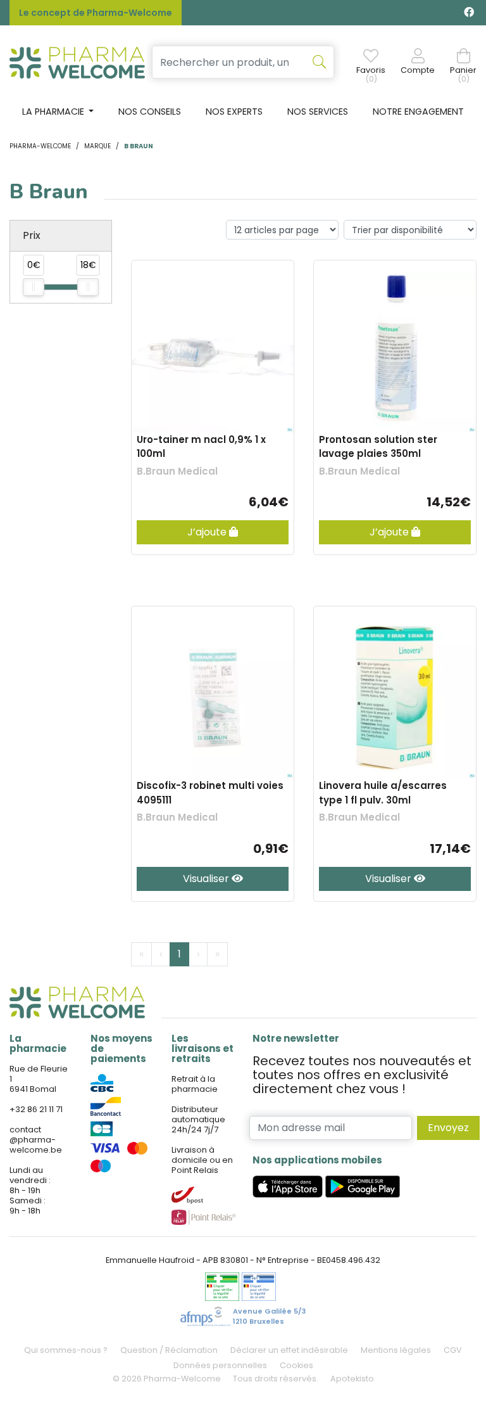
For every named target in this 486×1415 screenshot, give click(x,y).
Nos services (317, 111)
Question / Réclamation (169, 1350)
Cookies (296, 1365)
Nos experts (234, 111)
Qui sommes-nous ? (66, 1350)
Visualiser (207, 878)
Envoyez (448, 1127)
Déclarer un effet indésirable (289, 1350)
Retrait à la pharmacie (194, 1084)
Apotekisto (352, 1378)
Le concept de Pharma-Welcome (95, 12)
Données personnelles (220, 1365)
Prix (31, 235)
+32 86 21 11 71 (36, 1109)
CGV (453, 1350)
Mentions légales (396, 1350)
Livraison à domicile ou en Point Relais (202, 1160)
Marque (97, 146)
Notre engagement (418, 111)
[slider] (33, 287)
